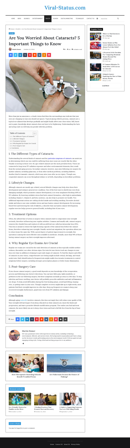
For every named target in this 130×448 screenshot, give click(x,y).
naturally (23, 300)
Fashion (55, 18)
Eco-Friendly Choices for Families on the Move (17, 408)
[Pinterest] (30, 55)
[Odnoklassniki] (44, 55)
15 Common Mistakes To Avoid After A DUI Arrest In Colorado (111, 67)
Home (13, 18)
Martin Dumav (16, 49)
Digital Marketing (67, 18)
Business (27, 18)
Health (48, 18)
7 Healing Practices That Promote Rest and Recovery (44, 408)
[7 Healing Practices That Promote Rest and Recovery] (45, 399)
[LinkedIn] (20, 55)
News (19, 18)
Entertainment (37, 18)
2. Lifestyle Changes (18, 139)
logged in (19, 428)
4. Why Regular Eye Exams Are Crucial (23, 143)
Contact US (90, 18)
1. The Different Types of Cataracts (22, 136)
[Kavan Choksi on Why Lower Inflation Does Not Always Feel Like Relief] (95, 45)
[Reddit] (35, 55)
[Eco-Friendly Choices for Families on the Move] (20, 399)
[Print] (65, 319)
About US (67, 444)
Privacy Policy (75, 444)
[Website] (23, 343)
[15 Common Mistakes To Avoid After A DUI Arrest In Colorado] (95, 67)
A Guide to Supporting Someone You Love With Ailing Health (71, 408)
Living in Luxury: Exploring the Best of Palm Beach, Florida (112, 76)
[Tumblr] (25, 55)
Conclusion (15, 148)
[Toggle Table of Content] (33, 133)
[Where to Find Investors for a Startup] (95, 36)
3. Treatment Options (18, 141)
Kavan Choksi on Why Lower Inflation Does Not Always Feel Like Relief (111, 45)
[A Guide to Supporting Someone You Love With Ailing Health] (71, 399)
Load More (105, 85)
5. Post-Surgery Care (18, 146)
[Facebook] (11, 55)
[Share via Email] (61, 319)
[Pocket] (49, 55)
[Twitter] (16, 55)
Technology (80, 18)
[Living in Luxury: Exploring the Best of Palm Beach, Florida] (95, 77)
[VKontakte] (39, 55)
